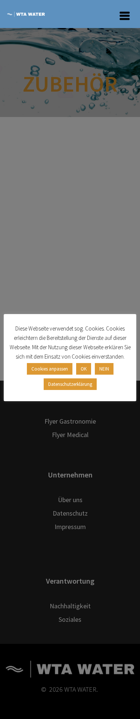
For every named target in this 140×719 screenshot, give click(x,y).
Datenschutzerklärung (70, 384)
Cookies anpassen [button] (49, 369)
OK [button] (84, 369)
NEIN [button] (104, 369)
